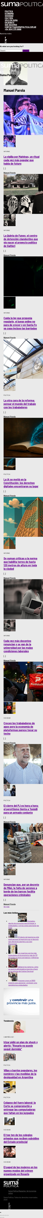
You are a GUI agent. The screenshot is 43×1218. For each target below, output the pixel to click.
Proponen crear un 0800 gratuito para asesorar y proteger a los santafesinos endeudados (22, 982)
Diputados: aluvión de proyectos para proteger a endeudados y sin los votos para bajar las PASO (23, 924)
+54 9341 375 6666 (13, 29)
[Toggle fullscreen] (5, 1215)
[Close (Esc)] (1, 1215)
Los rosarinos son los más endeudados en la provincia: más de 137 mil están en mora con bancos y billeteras (23, 955)
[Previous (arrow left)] (1, 1217)
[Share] (3, 1215)
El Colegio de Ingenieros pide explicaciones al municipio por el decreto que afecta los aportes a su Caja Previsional (23, 940)
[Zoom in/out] (8, 1215)
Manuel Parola (10, 173)
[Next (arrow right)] (3, 1217)
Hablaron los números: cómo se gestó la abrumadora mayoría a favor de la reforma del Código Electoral (23, 969)
